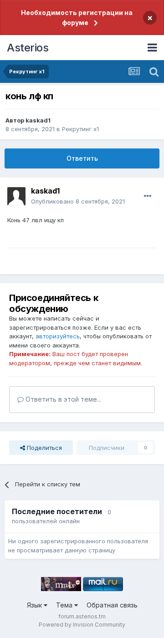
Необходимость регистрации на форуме (77, 17)
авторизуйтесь (58, 336)
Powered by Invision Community (82, 624)
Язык (35, 605)
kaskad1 (38, 120)
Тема (65, 605)
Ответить (82, 158)
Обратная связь (112, 605)
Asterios (27, 47)
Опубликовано (78, 201)
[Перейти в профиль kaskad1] (16, 196)
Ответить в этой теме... (62, 399)
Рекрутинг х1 (80, 129)
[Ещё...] (147, 196)
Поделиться (43, 447)
